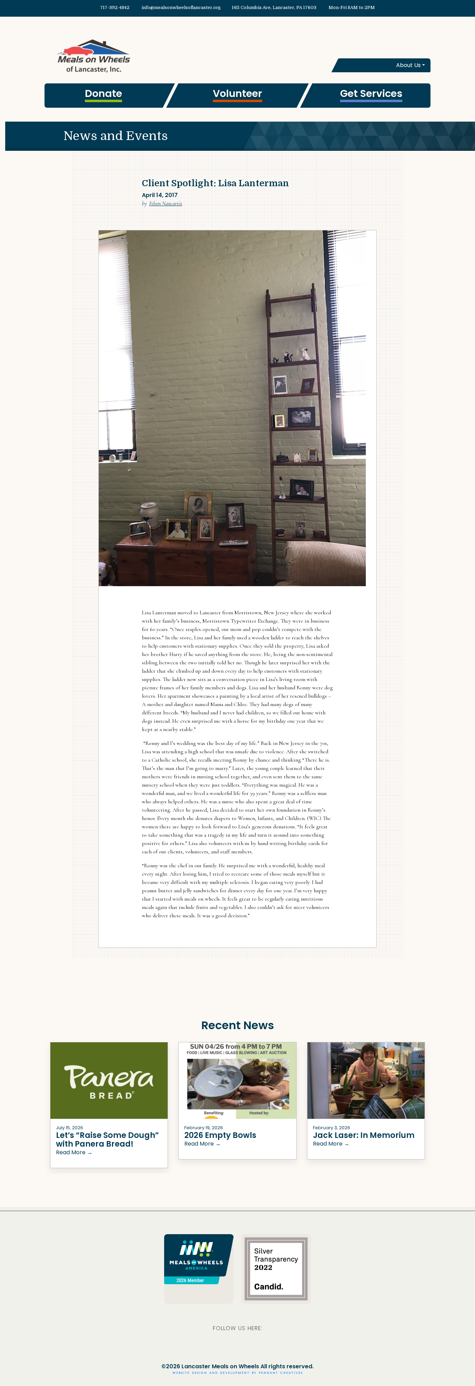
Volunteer (237, 93)
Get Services (371, 93)
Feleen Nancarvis (165, 203)
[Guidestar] (276, 1268)
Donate (103, 93)
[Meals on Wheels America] (199, 1259)
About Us (408, 65)
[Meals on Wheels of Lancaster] (141, 55)
